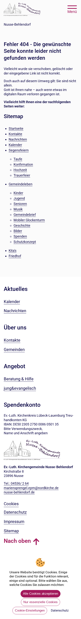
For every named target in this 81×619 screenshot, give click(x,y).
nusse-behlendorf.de (19, 492)
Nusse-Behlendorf (17, 24)
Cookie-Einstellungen (30, 610)
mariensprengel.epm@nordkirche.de (31, 488)
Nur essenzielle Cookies (40, 602)
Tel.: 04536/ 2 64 (16, 483)
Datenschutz (60, 610)
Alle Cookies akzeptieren (40, 593)
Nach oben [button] (17, 541)
